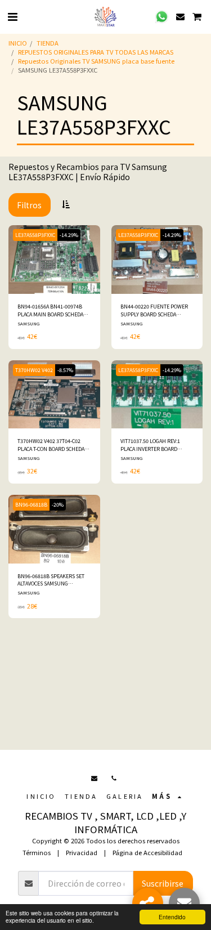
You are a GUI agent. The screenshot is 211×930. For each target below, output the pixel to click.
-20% (58, 504)
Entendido (172, 917)
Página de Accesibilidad (147, 852)
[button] (12, 16)
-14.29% (69, 235)
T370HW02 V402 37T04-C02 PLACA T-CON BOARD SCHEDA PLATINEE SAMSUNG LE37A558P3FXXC (50, 445)
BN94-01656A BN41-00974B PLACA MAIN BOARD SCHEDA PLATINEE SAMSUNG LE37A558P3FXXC (50, 310)
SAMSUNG (28, 323)
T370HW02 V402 (34, 370)
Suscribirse (162, 883)
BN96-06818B (31, 504)
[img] (54, 259)
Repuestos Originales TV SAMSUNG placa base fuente (96, 60)
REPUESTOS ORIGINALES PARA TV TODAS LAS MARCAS (95, 51)
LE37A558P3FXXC (35, 235)
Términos (37, 852)
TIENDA (48, 42)
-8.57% (65, 370)
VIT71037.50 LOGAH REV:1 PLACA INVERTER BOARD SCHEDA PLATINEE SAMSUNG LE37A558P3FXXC (154, 445)
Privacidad (81, 852)
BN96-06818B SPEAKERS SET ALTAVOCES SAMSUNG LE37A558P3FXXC (50, 580)
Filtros (29, 205)
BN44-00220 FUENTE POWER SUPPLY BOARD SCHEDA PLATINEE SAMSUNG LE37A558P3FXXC (154, 310)
